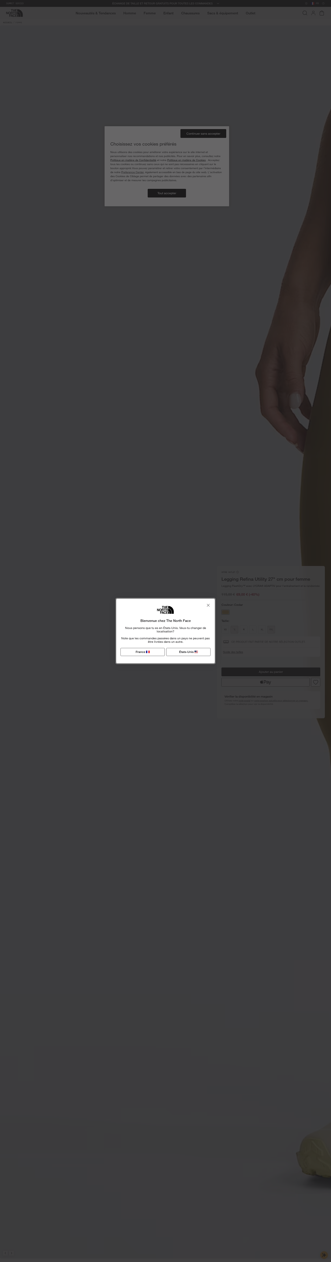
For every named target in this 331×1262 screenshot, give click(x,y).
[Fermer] (208, 605)
